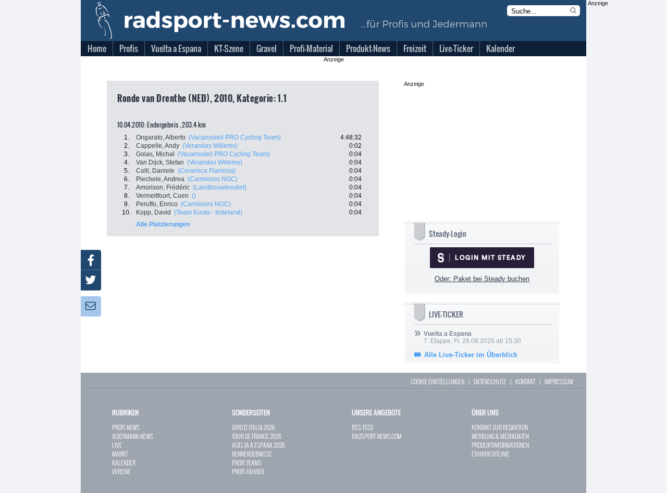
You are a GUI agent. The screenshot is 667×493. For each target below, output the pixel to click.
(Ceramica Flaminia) (207, 170)
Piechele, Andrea (160, 179)
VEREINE (121, 471)
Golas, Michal (155, 154)
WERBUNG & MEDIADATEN (500, 436)
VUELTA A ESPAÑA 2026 (258, 444)
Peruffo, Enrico (157, 204)
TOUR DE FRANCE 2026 (256, 436)
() (194, 195)
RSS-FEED (362, 427)
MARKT (120, 453)
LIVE (117, 444)
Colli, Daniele (155, 170)
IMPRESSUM (559, 381)
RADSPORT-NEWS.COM (377, 436)
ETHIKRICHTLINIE (491, 453)
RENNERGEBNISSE (252, 453)
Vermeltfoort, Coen (162, 195)
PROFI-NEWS (126, 427)
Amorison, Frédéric (163, 187)
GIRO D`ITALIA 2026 (253, 427)
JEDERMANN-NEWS (132, 436)
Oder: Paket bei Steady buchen (482, 279)
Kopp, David (153, 212)
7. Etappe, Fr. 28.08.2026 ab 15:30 (472, 337)
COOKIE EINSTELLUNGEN (437, 381)
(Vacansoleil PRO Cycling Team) (235, 137)
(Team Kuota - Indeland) (208, 212)
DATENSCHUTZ (490, 381)
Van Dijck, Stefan (160, 162)
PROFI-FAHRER (248, 471)
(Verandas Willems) (210, 145)
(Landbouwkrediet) (219, 187)
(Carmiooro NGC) (213, 179)
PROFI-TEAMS (247, 462)
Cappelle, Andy (157, 145)
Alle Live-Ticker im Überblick (470, 355)
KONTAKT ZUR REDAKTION (500, 427)
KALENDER (123, 462)
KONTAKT (525, 381)
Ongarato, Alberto (161, 137)
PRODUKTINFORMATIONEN (500, 444)
